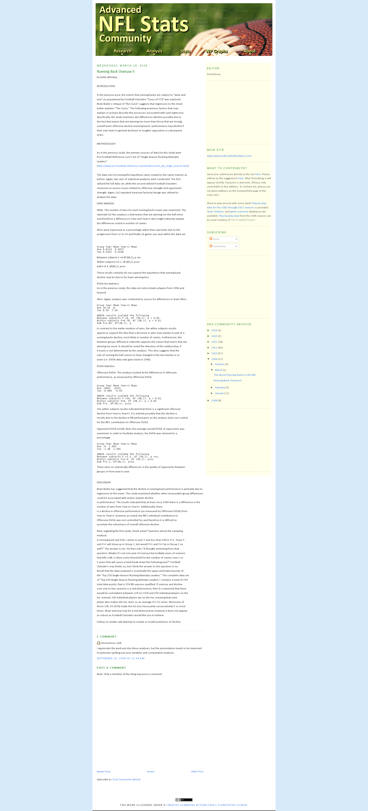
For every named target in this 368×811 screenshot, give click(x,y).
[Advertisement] (239, 111)
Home (150, 771)
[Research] (123, 51)
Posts (215, 239)
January (219, 393)
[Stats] (186, 51)
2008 (214, 400)
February (220, 387)
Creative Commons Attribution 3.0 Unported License (206, 805)
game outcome (239, 211)
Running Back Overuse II (115, 72)
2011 (214, 347)
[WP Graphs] (217, 51)
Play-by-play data (229, 216)
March (219, 370)
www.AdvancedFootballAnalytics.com (229, 156)
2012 (214, 342)
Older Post (197, 771)
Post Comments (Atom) (127, 779)
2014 (214, 330)
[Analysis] (154, 51)
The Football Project (243, 220)
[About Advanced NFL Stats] (249, 51)
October (220, 364)
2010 (214, 353)
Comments (219, 246)
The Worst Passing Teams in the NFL (235, 375)
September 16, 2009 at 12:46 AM (121, 658)
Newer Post (103, 771)
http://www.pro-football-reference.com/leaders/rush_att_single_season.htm (143, 166)
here (258, 174)
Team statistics (215, 211)
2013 (214, 336)
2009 (214, 359)
